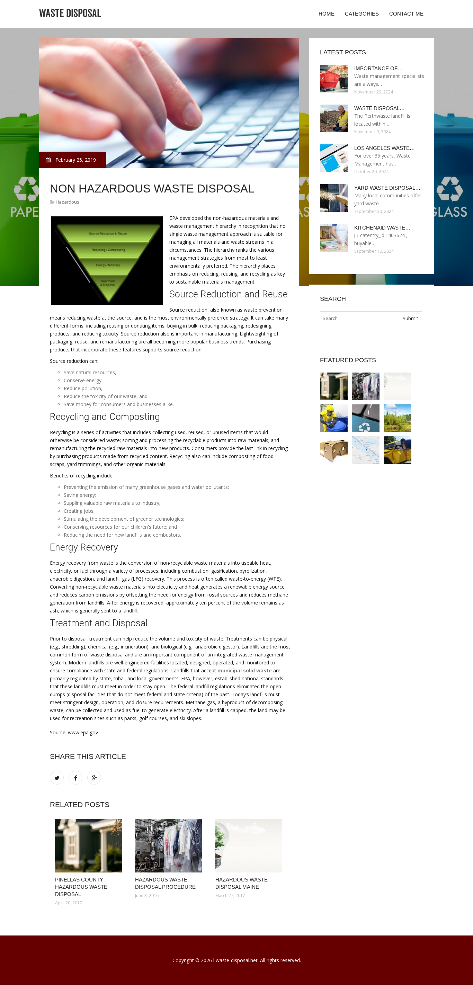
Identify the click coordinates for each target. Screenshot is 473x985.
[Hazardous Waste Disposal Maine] (250, 845)
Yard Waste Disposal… (387, 188)
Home (326, 14)
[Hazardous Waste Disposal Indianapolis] (397, 450)
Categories (362, 14)
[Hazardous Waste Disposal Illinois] (334, 450)
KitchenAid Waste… (382, 228)
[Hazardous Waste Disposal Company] (334, 418)
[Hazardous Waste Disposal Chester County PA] (366, 450)
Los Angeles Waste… (384, 148)
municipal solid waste (244, 670)
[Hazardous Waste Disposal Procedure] (170, 845)
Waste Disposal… (379, 108)
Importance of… (378, 68)
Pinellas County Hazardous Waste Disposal (81, 887)
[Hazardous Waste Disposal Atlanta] (397, 418)
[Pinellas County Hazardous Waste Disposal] (90, 845)
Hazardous (67, 202)
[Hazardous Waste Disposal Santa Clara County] (366, 418)
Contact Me (406, 14)
